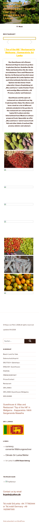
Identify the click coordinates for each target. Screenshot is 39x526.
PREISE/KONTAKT (10, 375)
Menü (21, 26)
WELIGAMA (7, 396)
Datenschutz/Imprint (10, 358)
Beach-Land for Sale (10, 354)
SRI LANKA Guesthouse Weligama (15, 392)
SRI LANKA (7, 388)
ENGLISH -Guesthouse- (11, 367)
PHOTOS (6, 371)
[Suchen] (30, 341)
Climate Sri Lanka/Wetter (17, 455)
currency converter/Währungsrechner (19, 448)
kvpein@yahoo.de (12, 494)
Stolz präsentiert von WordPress (14, 521)
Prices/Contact (8, 379)
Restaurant (7, 384)
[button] (7, 42)
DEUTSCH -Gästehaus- (11, 363)
